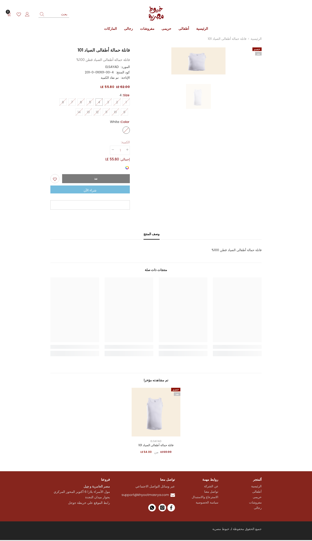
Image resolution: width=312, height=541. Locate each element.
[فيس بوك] (171, 507)
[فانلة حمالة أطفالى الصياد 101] (156, 412)
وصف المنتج (152, 234)
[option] (198, 60)
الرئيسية (256, 38)
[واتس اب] (152, 507)
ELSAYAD (112, 67)
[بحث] (53, 14)
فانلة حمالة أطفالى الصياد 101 (156, 445)
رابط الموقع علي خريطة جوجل (89, 502)
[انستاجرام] (162, 507)
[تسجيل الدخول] (27, 14)
